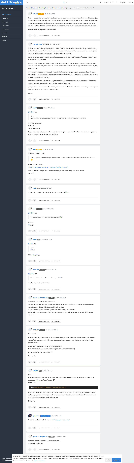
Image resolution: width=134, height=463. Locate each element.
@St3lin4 (31, 112)
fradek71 (35, 370)
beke (34, 149)
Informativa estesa (39, 461)
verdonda (36, 329)
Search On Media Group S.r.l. (11, 460)
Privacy (3, 458)
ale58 (34, 209)
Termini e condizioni (10, 458)
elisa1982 (36, 269)
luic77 (35, 108)
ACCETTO (116, 460)
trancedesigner (37, 44)
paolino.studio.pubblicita (40, 297)
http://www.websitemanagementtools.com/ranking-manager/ (48, 167)
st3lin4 (35, 188)
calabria (35, 13)
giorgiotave (36, 416)
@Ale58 (30, 244)
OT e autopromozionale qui (61, 420)
